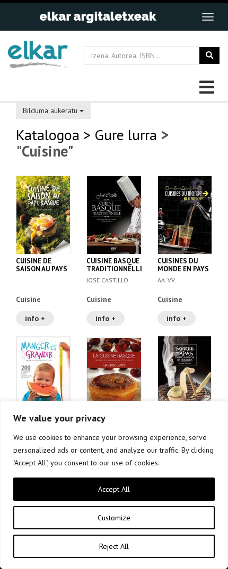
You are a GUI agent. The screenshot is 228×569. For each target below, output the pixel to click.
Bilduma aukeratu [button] (51, 110)
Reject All (114, 546)
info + (35, 318)
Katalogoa (48, 134)
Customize (114, 517)
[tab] (114, 109)
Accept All (114, 489)
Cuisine (28, 299)
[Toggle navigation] (208, 17)
